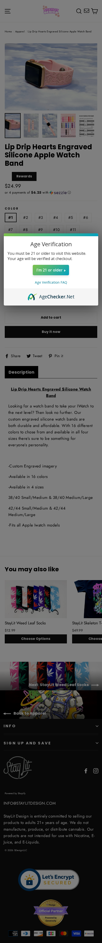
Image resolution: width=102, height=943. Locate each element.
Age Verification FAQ (51, 282)
